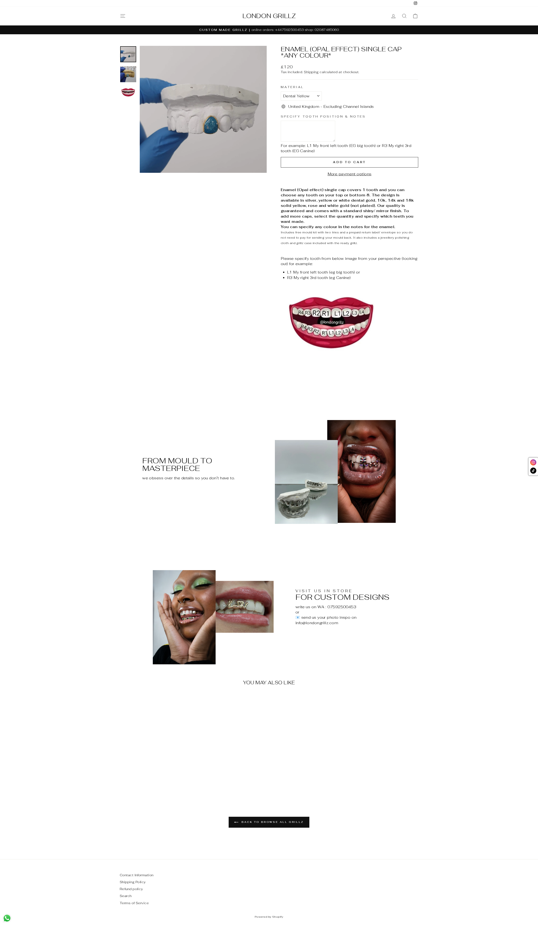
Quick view (155, 762)
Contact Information (137, 875)
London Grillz (269, 16)
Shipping (311, 72)
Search (126, 896)
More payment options (350, 174)
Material (292, 87)
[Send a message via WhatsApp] (7, 918)
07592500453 (341, 606)
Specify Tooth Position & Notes (323, 116)
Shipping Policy (133, 882)
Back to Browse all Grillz (272, 822)
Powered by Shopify (269, 916)
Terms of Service (134, 903)
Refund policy (131, 889)
